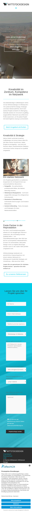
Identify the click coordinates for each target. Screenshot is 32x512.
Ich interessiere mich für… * (14, 331)
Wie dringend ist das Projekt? (15, 366)
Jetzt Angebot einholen (16, 48)
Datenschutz (7, 456)
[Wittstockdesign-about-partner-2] (14, 220)
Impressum (7, 454)
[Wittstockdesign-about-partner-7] (16, 175)
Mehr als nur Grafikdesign (16, 37)
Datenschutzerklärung (14, 425)
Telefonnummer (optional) (14, 321)
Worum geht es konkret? (14, 341)
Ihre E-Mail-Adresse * (12, 311)
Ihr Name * (9, 301)
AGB (4, 458)
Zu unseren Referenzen (16, 274)
